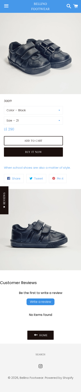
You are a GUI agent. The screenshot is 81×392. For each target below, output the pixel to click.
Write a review (40, 301)
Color (10, 110)
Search (40, 354)
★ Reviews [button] (4, 200)
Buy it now (33, 151)
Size (9, 120)
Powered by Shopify (59, 378)
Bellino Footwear (40, 6)
